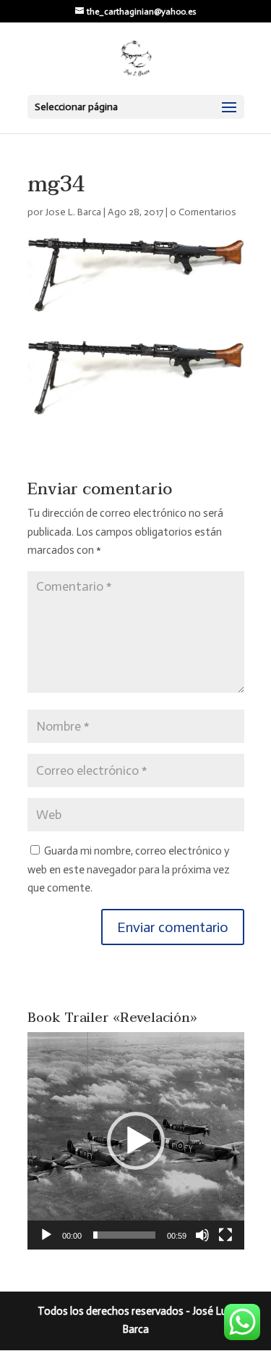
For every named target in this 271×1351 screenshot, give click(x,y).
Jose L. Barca (73, 212)
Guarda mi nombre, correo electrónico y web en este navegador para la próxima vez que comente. (128, 869)
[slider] (124, 1235)
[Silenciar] (202, 1235)
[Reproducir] (46, 1235)
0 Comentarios (203, 212)
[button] (136, 1141)
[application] (135, 1141)
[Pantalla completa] (225, 1235)
